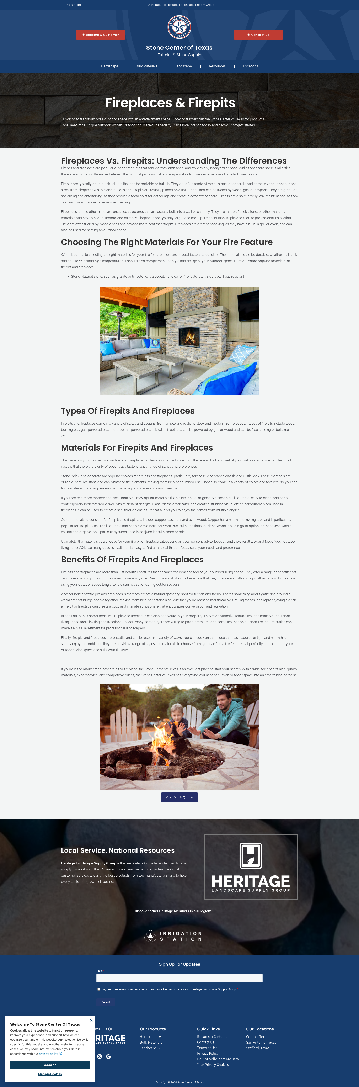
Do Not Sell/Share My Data (218, 1058)
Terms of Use (207, 1047)
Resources (217, 66)
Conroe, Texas (257, 1036)
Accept (50, 1065)
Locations (250, 66)
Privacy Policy (207, 1053)
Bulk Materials (146, 66)
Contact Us (205, 1042)
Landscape (183, 66)
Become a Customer (213, 1036)
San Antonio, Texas (261, 1042)
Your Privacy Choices (213, 1064)
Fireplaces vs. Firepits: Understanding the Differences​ (174, 161)
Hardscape (109, 66)
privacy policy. (49, 1053)
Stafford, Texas (257, 1047)
